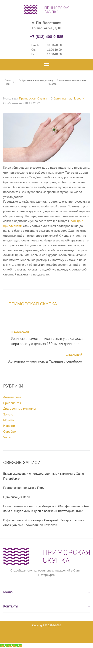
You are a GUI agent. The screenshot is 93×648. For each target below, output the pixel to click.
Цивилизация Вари (16, 497)
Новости (78, 98)
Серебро (9, 431)
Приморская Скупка (33, 98)
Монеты (8, 420)
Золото (8, 414)
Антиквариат (12, 397)
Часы (7, 437)
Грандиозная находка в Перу (23, 487)
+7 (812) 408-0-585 (46, 36)
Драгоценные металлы (19, 408)
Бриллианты (62, 98)
